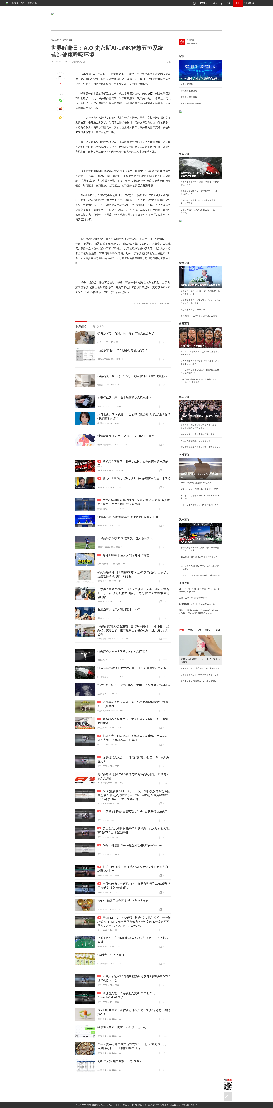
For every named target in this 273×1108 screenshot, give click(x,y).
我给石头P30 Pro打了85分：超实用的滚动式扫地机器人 (132, 376)
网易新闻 (190, 40)
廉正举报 (185, 1105)
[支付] (222, 3)
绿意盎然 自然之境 (189, 91)
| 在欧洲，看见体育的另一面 (197, 604)
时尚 (181, 630)
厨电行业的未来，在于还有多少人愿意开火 (124, 397)
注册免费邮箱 (249, 3)
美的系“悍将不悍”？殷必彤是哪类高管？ (122, 350)
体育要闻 (184, 323)
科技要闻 (184, 454)
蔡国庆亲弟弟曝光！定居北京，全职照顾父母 (200, 447)
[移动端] (194, 3)
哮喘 (121, 74)
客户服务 (142, 1105)
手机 (190, 630)
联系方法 (126, 1105)
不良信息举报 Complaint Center (168, 1105)
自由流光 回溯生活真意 (191, 103)
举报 (169, 62)
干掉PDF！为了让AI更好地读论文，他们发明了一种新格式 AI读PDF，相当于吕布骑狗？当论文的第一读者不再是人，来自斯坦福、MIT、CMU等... (134, 921)
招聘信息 (134, 1105)
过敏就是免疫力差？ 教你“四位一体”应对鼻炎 (125, 435)
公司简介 (117, 1105)
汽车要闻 (184, 519)
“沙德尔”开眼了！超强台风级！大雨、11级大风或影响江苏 (133, 685)
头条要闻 (184, 154)
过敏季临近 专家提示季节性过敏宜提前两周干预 (127, 517)
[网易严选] (213, 3)
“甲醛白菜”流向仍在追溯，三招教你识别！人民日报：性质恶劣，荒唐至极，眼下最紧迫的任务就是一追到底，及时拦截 (133, 630)
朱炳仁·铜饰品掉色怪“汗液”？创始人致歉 (123, 900)
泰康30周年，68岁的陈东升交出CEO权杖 (199, 316)
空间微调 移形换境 (189, 97)
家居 (181, 56)
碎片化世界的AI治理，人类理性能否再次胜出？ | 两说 (136, 478)
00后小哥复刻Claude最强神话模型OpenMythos (132, 845)
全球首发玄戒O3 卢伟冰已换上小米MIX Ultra (200, 687)
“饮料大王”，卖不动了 (111, 954)
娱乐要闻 (184, 397)
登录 (237, 3)
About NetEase (107, 1105)
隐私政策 (151, 1105)
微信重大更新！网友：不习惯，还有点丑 (123, 1027)
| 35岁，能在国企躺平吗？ (193, 598)
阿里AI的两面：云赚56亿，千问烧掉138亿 (199, 489)
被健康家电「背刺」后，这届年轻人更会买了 (125, 333)
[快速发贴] (60, 76)
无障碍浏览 (32, 3)
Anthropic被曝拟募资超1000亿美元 (196, 483)
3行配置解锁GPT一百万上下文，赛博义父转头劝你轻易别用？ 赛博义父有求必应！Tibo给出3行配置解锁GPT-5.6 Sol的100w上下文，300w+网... (133, 795)
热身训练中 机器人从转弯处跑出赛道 (126, 555)
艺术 (199, 630)
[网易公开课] (203, 3)
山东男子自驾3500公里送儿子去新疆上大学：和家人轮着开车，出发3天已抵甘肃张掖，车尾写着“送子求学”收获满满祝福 (133, 593)
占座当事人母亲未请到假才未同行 (118, 609)
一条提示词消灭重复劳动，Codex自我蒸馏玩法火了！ (136, 811)
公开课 (217, 630)
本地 (207, 630)
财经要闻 (184, 263)
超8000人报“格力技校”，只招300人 (119, 1061)
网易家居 (63, 40)
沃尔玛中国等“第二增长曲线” (193, 309)
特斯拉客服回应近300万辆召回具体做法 (122, 651)
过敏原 (149, 93)
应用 (22, 3)
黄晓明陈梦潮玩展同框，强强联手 (195, 441)
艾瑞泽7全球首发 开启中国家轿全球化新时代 (200, 575)
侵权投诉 (193, 1105)
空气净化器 (81, 132)
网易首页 (15, 3)
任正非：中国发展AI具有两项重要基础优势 (199, 505)
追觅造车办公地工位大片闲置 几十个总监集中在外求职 (132, 668)
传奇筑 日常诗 (187, 84)
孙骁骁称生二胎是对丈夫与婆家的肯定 (197, 434)
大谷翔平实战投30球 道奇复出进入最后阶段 (125, 538)
